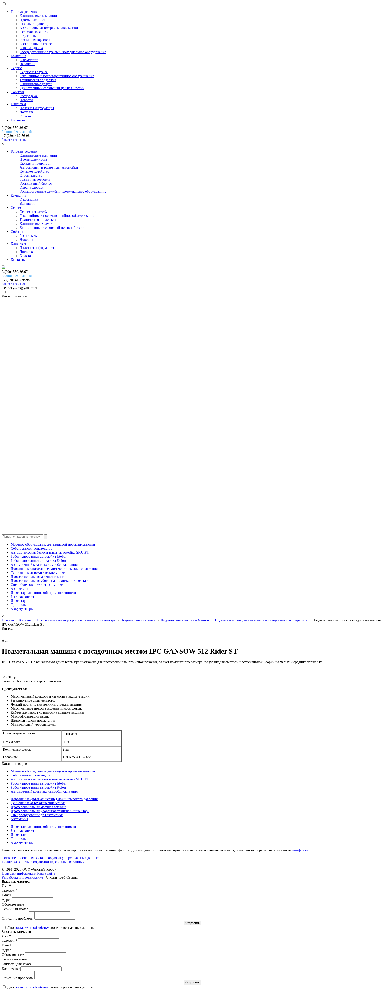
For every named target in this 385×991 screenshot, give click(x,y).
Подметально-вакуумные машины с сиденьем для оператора (261, 620)
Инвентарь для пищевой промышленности (43, 593)
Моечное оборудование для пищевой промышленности (53, 544)
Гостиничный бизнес (36, 44)
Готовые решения (24, 12)
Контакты (18, 120)
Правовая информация (19, 873)
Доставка (27, 112)
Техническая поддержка (38, 80)
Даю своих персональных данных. (50, 927)
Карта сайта (46, 873)
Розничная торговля (35, 40)
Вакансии (27, 64)
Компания (18, 56)
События (17, 92)
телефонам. (300, 850)
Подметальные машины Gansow (185, 620)
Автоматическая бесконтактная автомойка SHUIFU (50, 552)
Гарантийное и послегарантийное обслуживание (57, 76)
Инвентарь (19, 601)
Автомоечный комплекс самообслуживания (44, 564)
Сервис (16, 68)
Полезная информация (37, 108)
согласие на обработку (32, 927)
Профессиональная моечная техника (38, 576)
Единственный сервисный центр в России (52, 88)
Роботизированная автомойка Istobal (38, 556)
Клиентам (18, 104)
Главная (8, 620)
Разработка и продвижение (22, 877)
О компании (29, 60)
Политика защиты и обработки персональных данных (43, 862)
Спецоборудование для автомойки (37, 584)
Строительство (31, 36)
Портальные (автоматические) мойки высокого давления (54, 568)
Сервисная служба (34, 72)
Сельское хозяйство (34, 32)
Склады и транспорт (35, 24)
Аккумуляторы (22, 609)
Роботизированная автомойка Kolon (38, 560)
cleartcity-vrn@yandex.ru (20, 288)
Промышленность (33, 20)
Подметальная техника (138, 620)
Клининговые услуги (36, 84)
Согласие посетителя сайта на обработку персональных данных (50, 858)
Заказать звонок (14, 140)
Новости (26, 100)
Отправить (192, 923)
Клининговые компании (38, 16)
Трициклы (19, 605)
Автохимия (19, 588)
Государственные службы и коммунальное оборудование (63, 52)
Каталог (25, 620)
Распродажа (29, 96)
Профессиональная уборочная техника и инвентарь (50, 580)
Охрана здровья (31, 48)
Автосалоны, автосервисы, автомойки (49, 28)
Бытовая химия (22, 597)
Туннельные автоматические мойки (38, 572)
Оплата (25, 116)
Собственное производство (31, 548)
